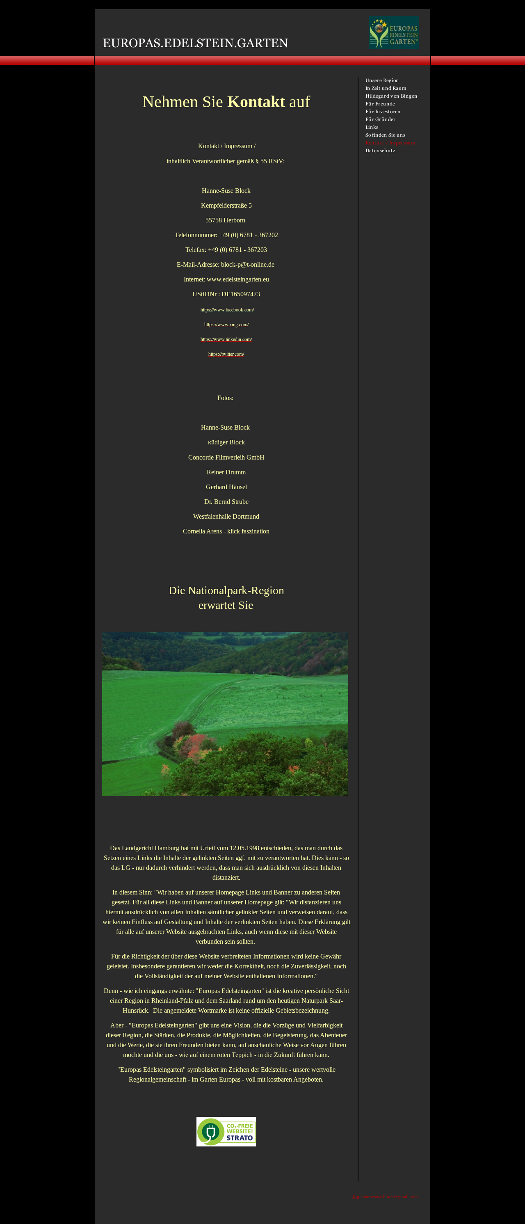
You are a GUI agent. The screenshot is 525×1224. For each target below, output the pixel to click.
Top (355, 1196)
